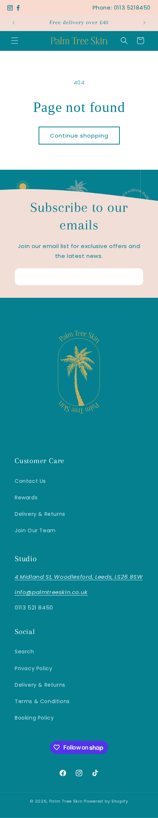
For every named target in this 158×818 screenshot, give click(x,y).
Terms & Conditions (42, 701)
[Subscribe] (135, 276)
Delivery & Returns (40, 514)
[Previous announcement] (14, 23)
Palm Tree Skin (66, 801)
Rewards (26, 497)
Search (24, 651)
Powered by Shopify (106, 801)
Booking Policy (34, 717)
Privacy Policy (33, 668)
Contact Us (30, 481)
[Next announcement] (144, 23)
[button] (15, 41)
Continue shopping (79, 135)
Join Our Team (35, 530)
